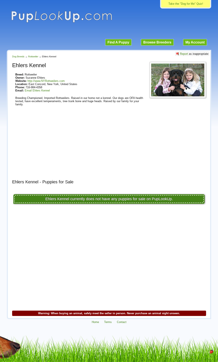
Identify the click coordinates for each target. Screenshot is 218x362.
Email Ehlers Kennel (37, 90)
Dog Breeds (18, 56)
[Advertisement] (109, 146)
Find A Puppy (118, 42)
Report (184, 53)
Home (95, 322)
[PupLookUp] (61, 22)
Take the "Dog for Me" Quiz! (185, 3)
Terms (108, 322)
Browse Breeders (157, 42)
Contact (121, 322)
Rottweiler (33, 56)
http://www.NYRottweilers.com (46, 81)
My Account (195, 42)
